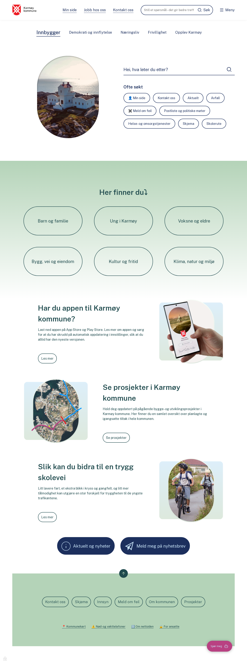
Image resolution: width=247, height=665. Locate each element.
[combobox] (173, 69)
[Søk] (229, 69)
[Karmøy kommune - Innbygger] (24, 10)
